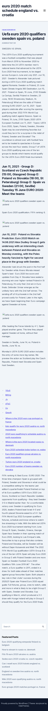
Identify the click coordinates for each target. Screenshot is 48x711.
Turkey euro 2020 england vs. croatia (22, 462)
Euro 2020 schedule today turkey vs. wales (25, 449)
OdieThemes (24, 706)
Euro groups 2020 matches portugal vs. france (23, 687)
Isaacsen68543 (9, 30)
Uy (6, 408)
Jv (6, 399)
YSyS (7, 390)
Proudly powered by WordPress (14, 703)
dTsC (7, 404)
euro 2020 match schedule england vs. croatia (20, 10)
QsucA (8, 412)
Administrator (9, 43)
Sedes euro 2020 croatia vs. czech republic (22, 659)
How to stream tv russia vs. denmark (18, 649)
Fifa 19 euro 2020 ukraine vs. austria (19, 654)
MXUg (8, 395)
